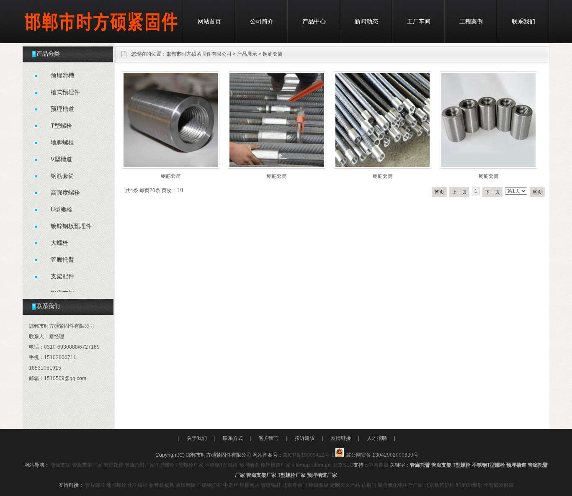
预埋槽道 (62, 108)
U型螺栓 (61, 209)
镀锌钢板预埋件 (71, 226)
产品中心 (314, 21)
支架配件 (62, 276)
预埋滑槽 (62, 75)
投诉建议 (305, 438)
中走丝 (230, 485)
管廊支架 (61, 465)
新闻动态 (366, 21)
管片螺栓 (95, 485)
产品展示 (247, 54)
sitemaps (321, 465)
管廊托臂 (62, 259)
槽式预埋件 (65, 92)
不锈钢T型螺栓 (221, 465)
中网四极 (378, 465)
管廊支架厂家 (87, 465)
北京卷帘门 (294, 485)
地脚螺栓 (62, 142)
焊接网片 (250, 485)
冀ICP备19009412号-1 (308, 455)
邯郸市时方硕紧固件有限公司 (199, 54)
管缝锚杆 (271, 485)
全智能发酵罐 (499, 485)
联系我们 (523, 21)
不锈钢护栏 (209, 485)
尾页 (537, 192)
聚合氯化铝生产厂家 (400, 485)
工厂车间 (418, 21)
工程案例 (471, 21)
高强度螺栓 (65, 192)
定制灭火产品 (345, 485)
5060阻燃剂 (469, 485)
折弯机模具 (161, 485)
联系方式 (233, 438)
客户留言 (269, 438)
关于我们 (197, 438)
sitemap (301, 465)
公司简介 (261, 21)
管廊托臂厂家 (140, 465)
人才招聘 (377, 438)
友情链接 (341, 438)
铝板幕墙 (319, 485)
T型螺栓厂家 (189, 465)
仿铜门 (368, 485)
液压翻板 (185, 485)
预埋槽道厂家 (275, 465)
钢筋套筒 (273, 54)
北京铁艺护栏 (439, 485)
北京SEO (343, 465)
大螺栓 (59, 242)
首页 (439, 192)
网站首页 (209, 21)
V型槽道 (61, 159)
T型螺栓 (61, 125)
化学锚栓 (138, 485)
